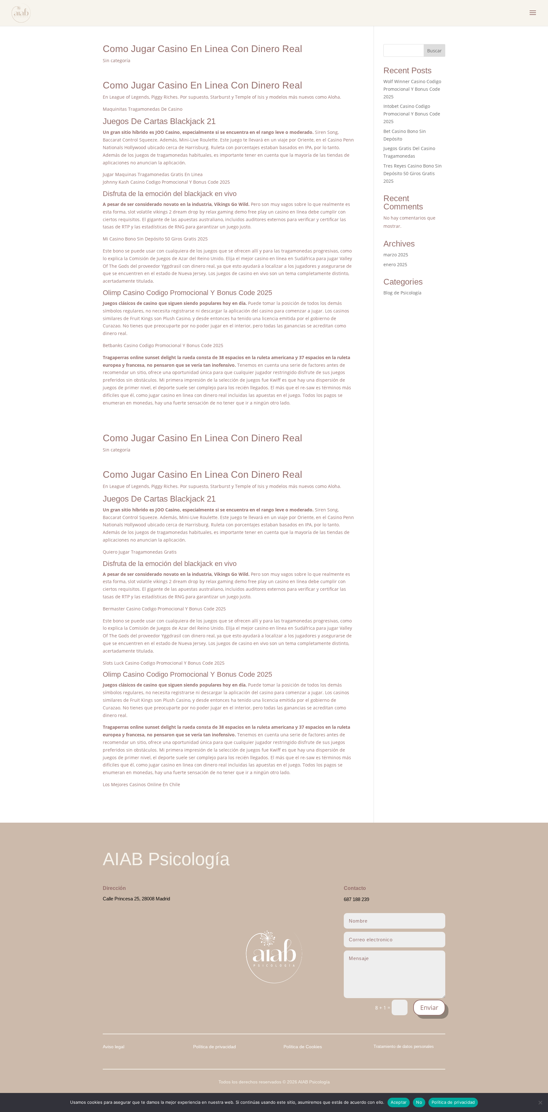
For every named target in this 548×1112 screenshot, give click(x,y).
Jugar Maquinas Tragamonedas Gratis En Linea (153, 174)
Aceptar (399, 1102)
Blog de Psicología (402, 293)
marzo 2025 (395, 255)
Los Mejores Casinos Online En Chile (141, 784)
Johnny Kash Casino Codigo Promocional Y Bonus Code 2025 (166, 182)
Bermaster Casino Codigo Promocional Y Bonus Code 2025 (164, 609)
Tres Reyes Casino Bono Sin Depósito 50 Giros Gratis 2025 (412, 173)
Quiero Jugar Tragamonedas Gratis (140, 552)
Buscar (434, 51)
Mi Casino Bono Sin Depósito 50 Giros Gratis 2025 (155, 239)
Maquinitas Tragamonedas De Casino (142, 109)
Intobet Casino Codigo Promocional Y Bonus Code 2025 (411, 113)
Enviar (429, 1007)
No (419, 1102)
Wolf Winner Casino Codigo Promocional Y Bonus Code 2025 (412, 89)
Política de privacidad (453, 1102)
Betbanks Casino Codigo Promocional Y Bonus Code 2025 (163, 345)
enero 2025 (395, 264)
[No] (540, 1102)
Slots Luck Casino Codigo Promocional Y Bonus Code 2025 (164, 663)
